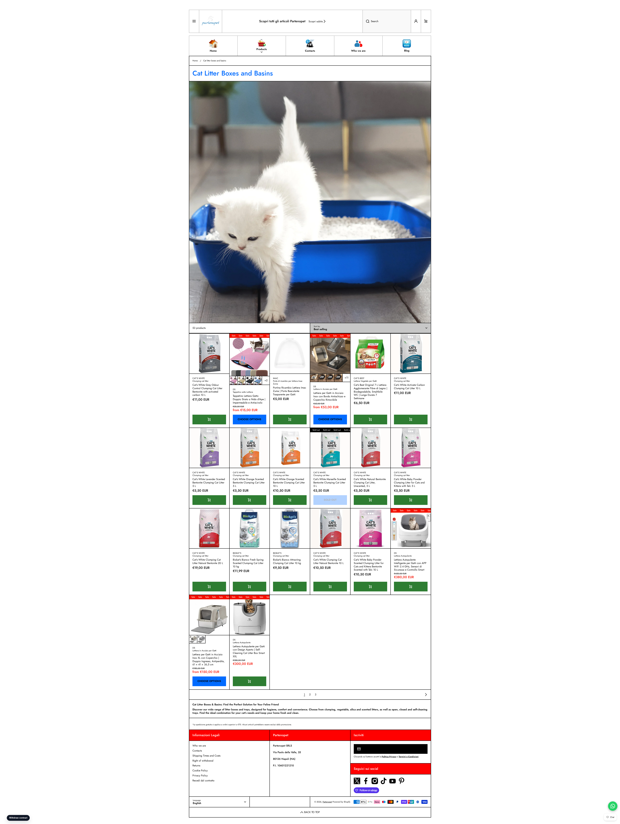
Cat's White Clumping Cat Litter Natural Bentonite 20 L (207, 561)
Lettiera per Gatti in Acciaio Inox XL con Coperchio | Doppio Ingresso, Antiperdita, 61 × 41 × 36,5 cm (208, 659)
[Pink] (233, 380)
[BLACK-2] (330, 378)
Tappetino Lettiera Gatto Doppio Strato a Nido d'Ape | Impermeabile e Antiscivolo (249, 399)
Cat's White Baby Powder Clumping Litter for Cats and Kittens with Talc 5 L (409, 483)
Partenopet (327, 801)
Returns (196, 765)
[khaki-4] (314, 378)
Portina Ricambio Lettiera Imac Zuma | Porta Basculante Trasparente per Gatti (289, 391)
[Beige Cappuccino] (193, 639)
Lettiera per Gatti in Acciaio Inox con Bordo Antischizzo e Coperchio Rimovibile (329, 396)
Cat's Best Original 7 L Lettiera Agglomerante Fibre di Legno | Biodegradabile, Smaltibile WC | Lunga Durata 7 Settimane (370, 391)
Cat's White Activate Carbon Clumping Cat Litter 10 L (409, 386)
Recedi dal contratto (203, 780)
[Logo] (210, 21)
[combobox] (386, 21)
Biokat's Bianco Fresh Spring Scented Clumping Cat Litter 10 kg (248, 563)
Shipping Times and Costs (206, 755)
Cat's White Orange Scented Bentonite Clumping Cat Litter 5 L (249, 483)
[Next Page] (425, 694)
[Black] (249, 380)
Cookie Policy (200, 770)
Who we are (199, 745)
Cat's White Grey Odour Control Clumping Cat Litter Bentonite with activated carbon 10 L (207, 390)
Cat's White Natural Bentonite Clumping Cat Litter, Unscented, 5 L (370, 483)
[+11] (346, 378)
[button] (426, 21)
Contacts (197, 750)
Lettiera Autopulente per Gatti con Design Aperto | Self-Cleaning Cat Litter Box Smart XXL (249, 651)
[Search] (365, 21)
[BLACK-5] (338, 378)
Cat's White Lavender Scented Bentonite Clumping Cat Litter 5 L (208, 483)
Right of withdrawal (202, 761)
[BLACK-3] (322, 378)
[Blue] (258, 380)
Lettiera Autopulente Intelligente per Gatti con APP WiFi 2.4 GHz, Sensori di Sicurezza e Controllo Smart (410, 565)
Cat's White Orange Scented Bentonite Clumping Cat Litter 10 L (289, 483)
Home (195, 60)
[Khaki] (241, 380)
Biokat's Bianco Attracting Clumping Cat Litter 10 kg (287, 561)
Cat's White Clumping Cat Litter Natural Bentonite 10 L (328, 561)
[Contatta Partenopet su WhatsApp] (612, 806)
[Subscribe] (423, 749)
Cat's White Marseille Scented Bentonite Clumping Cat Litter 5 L (329, 483)
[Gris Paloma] (201, 639)
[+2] (266, 380)
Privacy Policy (200, 775)
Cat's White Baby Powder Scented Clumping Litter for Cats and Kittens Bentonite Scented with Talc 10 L (369, 565)
